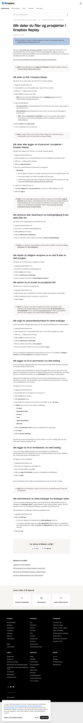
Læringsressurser (11, 677)
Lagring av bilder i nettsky (60, 628)
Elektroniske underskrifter (60, 638)
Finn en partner (34, 681)
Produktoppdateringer (36, 646)
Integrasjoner (10, 628)
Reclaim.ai (33, 641)
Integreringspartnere (35, 678)
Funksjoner (10, 630)
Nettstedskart (10, 674)
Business (32, 628)
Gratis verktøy (10, 646)
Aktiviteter (33, 659)
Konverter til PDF (57, 641)
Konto (24, 8)
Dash (31, 633)
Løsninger (9, 633)
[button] (14, 15)
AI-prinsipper (10, 671)
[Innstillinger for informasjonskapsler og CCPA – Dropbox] (26, 710)
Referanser (33, 672)
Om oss (55, 656)
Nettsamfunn (33, 670)
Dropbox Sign (34, 638)
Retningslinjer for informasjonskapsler (17, 664)
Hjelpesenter (5, 8)
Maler (8, 644)
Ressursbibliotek (34, 664)
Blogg (31, 656)
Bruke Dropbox (16, 8)
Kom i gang (39, 8)
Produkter (31, 8)
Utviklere (32, 667)
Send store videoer (58, 625)
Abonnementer (34, 644)
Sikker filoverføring (58, 630)
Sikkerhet (9, 636)
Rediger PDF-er (57, 636)
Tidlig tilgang (10, 638)
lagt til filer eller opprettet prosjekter (31, 50)
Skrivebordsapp (11, 622)
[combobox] (41, 14)
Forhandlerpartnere (35, 675)
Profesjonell (33, 625)
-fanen (49, 97)
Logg (16, 85)
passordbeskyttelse (45, 310)
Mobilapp (9, 625)
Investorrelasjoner (58, 662)
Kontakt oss (10, 659)
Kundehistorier (34, 662)
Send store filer (57, 622)
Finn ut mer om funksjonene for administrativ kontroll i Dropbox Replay (34, 59)
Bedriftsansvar (57, 664)
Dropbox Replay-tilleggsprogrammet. (29, 69)
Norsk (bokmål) (10, 697)
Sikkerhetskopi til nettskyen (60, 633)
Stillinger (55, 659)
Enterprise (33, 630)
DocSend (32, 636)
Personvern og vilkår (12, 662)
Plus (31, 622)
